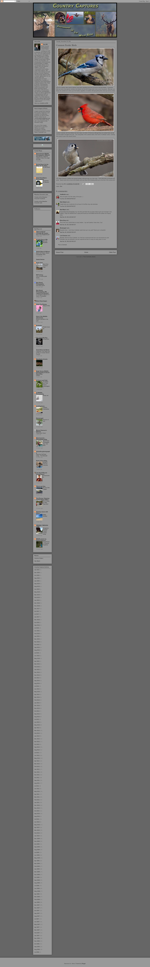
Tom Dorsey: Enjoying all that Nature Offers (42, 499)
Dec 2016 (37, 619)
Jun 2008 (36, 888)
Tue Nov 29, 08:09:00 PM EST (68, 198)
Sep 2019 (37, 583)
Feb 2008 (37, 899)
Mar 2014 (37, 697)
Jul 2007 (36, 919)
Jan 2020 (36, 581)
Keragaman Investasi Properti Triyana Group (46, 531)
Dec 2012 (37, 738)
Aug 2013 (37, 716)
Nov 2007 (37, 908)
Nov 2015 (37, 641)
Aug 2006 (37, 949)
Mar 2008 (37, 896)
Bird (61, 186)
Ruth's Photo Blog (41, 460)
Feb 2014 (37, 700)
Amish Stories (40, 259)
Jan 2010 (36, 835)
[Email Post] (83, 184)
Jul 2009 (36, 852)
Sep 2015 (37, 647)
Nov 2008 (37, 874)
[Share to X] (89, 184)
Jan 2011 (36, 802)
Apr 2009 (36, 860)
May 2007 (37, 924)
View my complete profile (41, 103)
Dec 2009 (37, 838)
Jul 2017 (36, 614)
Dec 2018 (37, 603)
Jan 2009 (36, 869)
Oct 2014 (36, 677)
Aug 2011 (37, 783)
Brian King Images (41, 301)
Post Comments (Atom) (89, 256)
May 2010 (37, 824)
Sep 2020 (37, 578)
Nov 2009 (37, 841)
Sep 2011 (37, 780)
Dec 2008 (37, 871)
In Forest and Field (41, 380)
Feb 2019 (37, 597)
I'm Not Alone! (46, 167)
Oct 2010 (36, 811)
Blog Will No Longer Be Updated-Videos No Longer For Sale (43, 158)
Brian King (63, 220)
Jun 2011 (36, 788)
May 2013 (37, 725)
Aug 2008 (37, 883)
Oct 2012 (36, 744)
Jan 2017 (36, 617)
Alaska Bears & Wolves (43, 251)
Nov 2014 (37, 675)
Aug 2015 (37, 650)
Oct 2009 (36, 844)
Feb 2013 (37, 733)
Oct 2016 (36, 622)
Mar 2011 (37, 797)
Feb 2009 (37, 866)
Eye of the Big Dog (41, 337)
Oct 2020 (36, 575)
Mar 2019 (37, 594)
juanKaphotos (40, 406)
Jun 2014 (36, 689)
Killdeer (38, 375)
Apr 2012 (36, 761)
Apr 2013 (36, 727)
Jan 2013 (36, 736)
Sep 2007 (37, 913)
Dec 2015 (37, 639)
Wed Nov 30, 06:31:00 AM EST (68, 217)
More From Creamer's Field (45, 266)
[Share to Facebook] (91, 184)
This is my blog (40, 486)
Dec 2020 (37, 572)
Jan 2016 (36, 636)
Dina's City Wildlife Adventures (41, 317)
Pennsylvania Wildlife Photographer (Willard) (43, 154)
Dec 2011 (37, 772)
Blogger (84, 963)
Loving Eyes (46, 339)
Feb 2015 (37, 666)
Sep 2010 (37, 813)
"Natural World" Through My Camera (42, 232)
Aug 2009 (37, 849)
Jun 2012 (36, 755)
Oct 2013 (36, 711)
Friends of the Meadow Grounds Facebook (40, 197)
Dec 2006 (37, 938)
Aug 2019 (37, 586)
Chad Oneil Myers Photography (41, 178)
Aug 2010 (37, 816)
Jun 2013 (36, 722)
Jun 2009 (36, 855)
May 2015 (37, 658)
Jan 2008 (36, 902)
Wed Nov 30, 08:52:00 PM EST (68, 241)
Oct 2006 (36, 944)
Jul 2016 (36, 628)
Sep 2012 (37, 747)
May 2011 (37, 791)
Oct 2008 (36, 877)
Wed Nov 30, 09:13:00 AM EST (68, 224)
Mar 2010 (37, 830)
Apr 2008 (36, 894)
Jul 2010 (36, 819)
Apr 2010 (36, 827)
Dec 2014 (37, 672)
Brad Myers (63, 209)
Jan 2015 (36, 669)
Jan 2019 (36, 600)
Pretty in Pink (46, 305)
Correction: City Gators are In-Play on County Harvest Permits (43, 353)
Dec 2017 (37, 608)
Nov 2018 (37, 605)
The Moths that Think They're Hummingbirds (46, 384)
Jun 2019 (36, 589)
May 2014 (37, 691)
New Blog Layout (40, 285)
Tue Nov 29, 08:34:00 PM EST (68, 206)
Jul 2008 (36, 885)
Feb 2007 (37, 932)
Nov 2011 (37, 774)
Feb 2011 (37, 799)
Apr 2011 (36, 794)
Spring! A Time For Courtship (45, 463)
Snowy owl (45, 395)
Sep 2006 (37, 946)
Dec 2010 (37, 805)
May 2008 (37, 891)
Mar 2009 (37, 863)
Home (86, 252)
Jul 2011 (36, 786)
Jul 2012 (36, 752)
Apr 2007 (36, 927)
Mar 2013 (37, 730)
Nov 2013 (37, 708)
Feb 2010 (37, 833)
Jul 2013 (36, 719)
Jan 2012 (36, 769)
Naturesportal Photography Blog (41, 438)
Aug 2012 (37, 750)
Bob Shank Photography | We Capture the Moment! (42, 292)
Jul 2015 (36, 653)
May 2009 (37, 858)
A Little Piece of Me (42, 239)
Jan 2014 (36, 702)
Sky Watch (37, 561)
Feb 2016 (37, 633)
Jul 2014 (36, 686)
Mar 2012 (37, 763)
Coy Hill (45, 44)
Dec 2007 (37, 905)
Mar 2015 (37, 664)
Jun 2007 (36, 921)
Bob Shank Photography (40, 283)
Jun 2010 (36, 822)
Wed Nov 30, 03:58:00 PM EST (68, 232)
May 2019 (37, 592)
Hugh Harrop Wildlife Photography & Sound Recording (42, 372)
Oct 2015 (36, 644)
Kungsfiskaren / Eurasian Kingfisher (46, 543)
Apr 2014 (36, 694)
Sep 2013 (37, 714)
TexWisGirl (63, 194)
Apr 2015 (36, 661)
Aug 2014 (37, 683)
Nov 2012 (37, 741)
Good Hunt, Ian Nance (42, 349)
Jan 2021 (36, 569)
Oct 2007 (36, 910)
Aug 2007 (37, 916)
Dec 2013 (37, 705)
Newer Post (59, 252)
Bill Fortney (39, 275)
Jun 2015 (36, 655)
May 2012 (37, 758)
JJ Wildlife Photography (40, 393)
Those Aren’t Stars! (41, 433)
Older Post (112, 252)
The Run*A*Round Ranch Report (41, 473)
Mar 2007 (37, 930)
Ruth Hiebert (63, 202)
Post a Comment (62, 244)
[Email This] (86, 184)
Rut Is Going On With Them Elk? (46, 502)
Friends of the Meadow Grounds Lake (40, 202)
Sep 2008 (37, 880)
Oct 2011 (36, 777)
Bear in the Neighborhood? (42, 234)
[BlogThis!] (88, 184)
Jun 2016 (36, 630)
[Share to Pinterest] (93, 184)
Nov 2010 (37, 808)
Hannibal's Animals (41, 359)
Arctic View (39, 262)
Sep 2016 (37, 625)
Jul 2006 (36, 952)
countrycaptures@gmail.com (42, 118)
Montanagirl (63, 228)
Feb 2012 (37, 766)
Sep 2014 (37, 680)
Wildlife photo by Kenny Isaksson (41, 539)
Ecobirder (39, 325)
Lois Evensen (63, 235)
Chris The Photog (41, 304)
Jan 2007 (36, 935)
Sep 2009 (37, 847)
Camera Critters (38, 558)
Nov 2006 (37, 941)
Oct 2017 (36, 611)
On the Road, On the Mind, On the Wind (42, 165)
